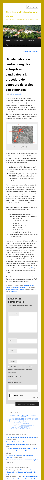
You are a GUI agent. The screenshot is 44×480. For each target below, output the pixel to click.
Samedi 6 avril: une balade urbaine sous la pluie (22, 460)
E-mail (11, 351)
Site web (12, 361)
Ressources (30, 40)
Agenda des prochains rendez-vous (16, 45)
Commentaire (14, 314)
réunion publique (19, 289)
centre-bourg (10, 289)
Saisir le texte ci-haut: (15, 382)
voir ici (24, 103)
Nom (11, 340)
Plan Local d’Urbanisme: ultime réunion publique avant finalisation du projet (21, 472)
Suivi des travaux (19, 40)
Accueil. (8, 40)
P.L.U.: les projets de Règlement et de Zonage (21, 437)
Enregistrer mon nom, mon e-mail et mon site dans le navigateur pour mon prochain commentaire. (21, 369)
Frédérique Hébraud (19, 287)
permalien (14, 291)
